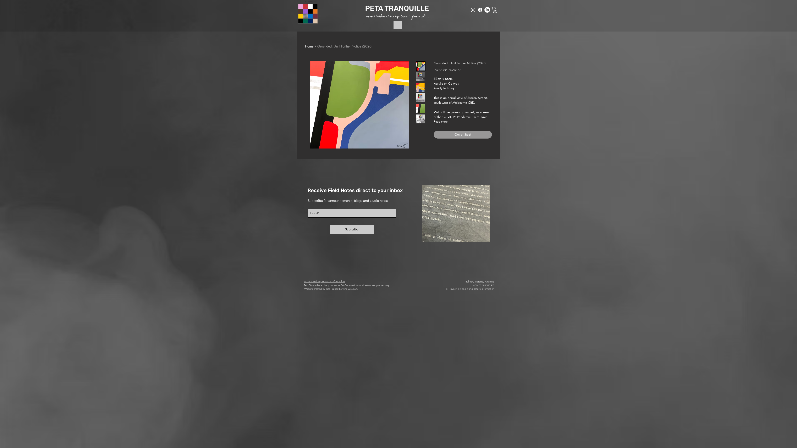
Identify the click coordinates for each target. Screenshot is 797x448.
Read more (440, 121)
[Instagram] (473, 10)
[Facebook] (480, 10)
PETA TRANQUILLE (398, 8)
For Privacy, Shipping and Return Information (469, 288)
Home (309, 46)
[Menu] (397, 25)
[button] (494, 10)
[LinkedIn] (487, 10)
